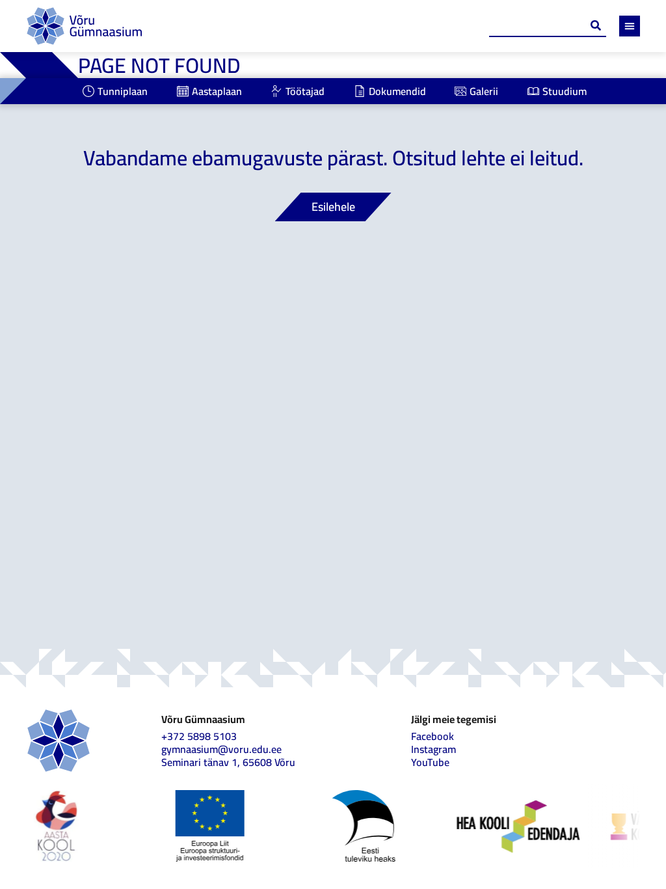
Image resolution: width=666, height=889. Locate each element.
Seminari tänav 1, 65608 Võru (228, 762)
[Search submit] (595, 25)
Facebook (432, 736)
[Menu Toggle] (629, 26)
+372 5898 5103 (199, 736)
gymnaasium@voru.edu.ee (221, 749)
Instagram (433, 749)
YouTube (430, 762)
